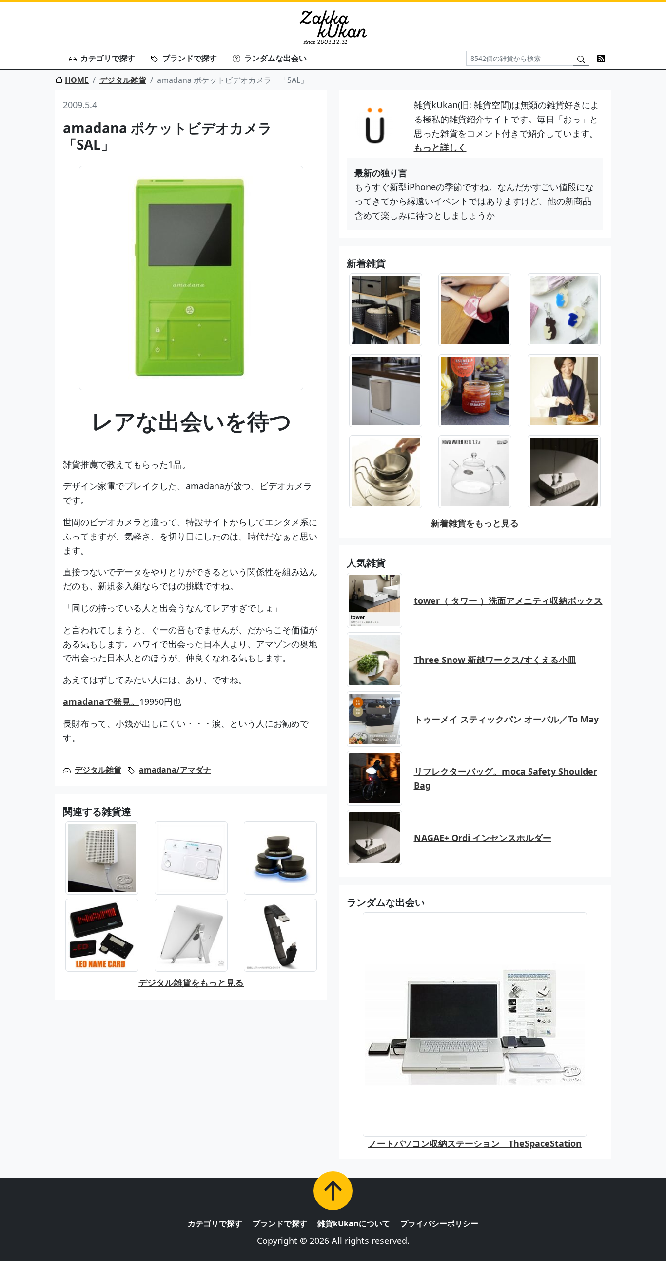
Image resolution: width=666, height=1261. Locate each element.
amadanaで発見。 (101, 701)
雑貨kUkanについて (353, 1223)
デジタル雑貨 (122, 80)
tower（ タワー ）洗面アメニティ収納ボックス (508, 600)
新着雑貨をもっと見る (475, 523)
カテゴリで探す (107, 58)
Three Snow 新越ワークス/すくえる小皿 (495, 659)
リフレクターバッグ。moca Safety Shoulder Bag (505, 778)
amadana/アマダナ (175, 769)
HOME (77, 80)
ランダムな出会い (275, 58)
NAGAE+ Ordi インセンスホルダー (482, 837)
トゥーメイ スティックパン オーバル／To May (506, 719)
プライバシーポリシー (439, 1223)
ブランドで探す (189, 58)
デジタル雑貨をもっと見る (191, 982)
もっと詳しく (440, 147)
